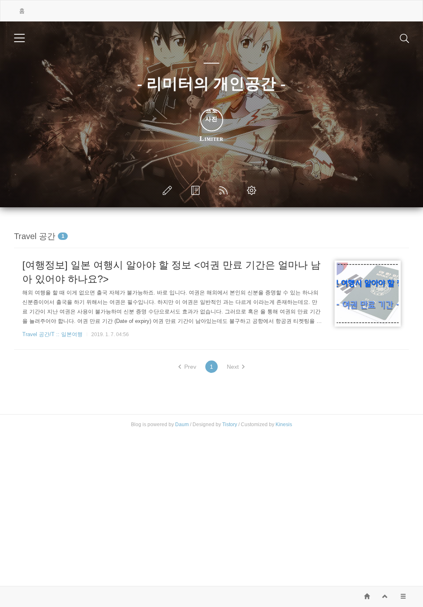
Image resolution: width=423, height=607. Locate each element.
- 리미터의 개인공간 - (211, 83)
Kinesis (284, 424)
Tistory (229, 424)
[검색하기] (404, 38)
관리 (253, 190)
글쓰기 (169, 190)
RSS (225, 190)
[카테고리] (19, 38)
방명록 (197, 190)
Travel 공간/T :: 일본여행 (52, 334)
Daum (182, 424)
